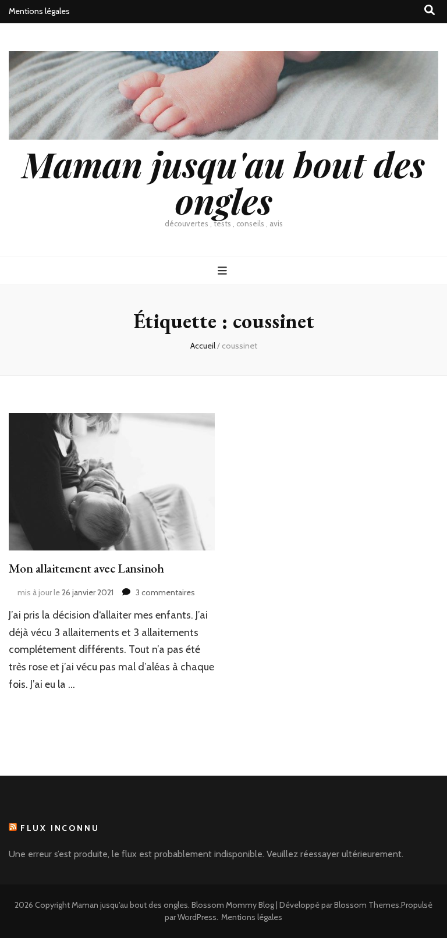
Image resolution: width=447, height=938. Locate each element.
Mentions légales (39, 11)
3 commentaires (165, 592)
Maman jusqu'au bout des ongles (223, 181)
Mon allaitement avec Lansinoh (86, 568)
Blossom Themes (366, 905)
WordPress (197, 917)
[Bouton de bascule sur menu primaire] (224, 270)
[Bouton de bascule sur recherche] (429, 10)
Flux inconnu (60, 828)
